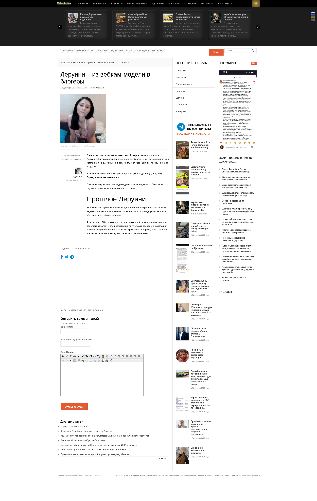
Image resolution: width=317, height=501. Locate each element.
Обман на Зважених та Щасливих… (201, 247)
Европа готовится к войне (74, 426)
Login (248, 3)
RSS (256, 3)
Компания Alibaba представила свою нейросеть (86, 431)
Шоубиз (174, 3)
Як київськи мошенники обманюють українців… (197, 354)
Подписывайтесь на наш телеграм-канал (198, 126)
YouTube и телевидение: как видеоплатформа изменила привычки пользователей (105, 435)
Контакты (97, 476)
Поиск (216, 52)
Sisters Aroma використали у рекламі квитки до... (188, 17)
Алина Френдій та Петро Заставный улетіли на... (137, 17)
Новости (64, 3)
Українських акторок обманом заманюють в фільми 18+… (200, 206)
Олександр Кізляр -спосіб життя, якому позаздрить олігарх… (200, 227)
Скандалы (190, 3)
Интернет (207, 3)
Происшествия (137, 3)
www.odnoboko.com (74, 180)
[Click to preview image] (87, 118)
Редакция (99, 88)
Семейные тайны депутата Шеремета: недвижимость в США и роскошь (99, 445)
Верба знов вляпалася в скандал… (197, 450)
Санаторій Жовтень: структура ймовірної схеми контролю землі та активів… (201, 309)
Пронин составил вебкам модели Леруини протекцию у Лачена (94, 454)
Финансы (117, 3)
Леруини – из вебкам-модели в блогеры (107, 62)
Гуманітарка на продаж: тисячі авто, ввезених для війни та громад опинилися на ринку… (201, 377)
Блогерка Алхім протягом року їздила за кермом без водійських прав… (200, 286)
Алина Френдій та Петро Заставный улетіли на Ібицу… (200, 145)
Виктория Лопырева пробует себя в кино (82, 440)
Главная (83, 3)
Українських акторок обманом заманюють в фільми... (236, 17)
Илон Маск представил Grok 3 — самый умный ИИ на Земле (93, 449)
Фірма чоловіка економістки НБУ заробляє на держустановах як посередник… (200, 402)
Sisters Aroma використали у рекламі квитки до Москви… (200, 171)
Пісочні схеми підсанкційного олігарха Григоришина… (199, 332)
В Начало (164, 458)
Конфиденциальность (74, 476)
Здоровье (158, 3)
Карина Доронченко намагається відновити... (91, 17)
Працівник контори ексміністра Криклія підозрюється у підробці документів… (201, 428)
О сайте (88, 476)
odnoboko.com (139, 475)
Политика (99, 3)
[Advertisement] (142, 117)
